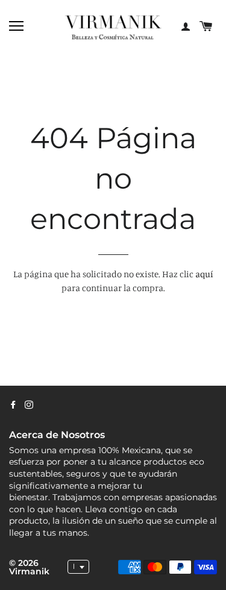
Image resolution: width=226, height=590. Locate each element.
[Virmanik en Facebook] (13, 405)
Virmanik (29, 571)
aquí (204, 274)
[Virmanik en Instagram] (29, 405)
